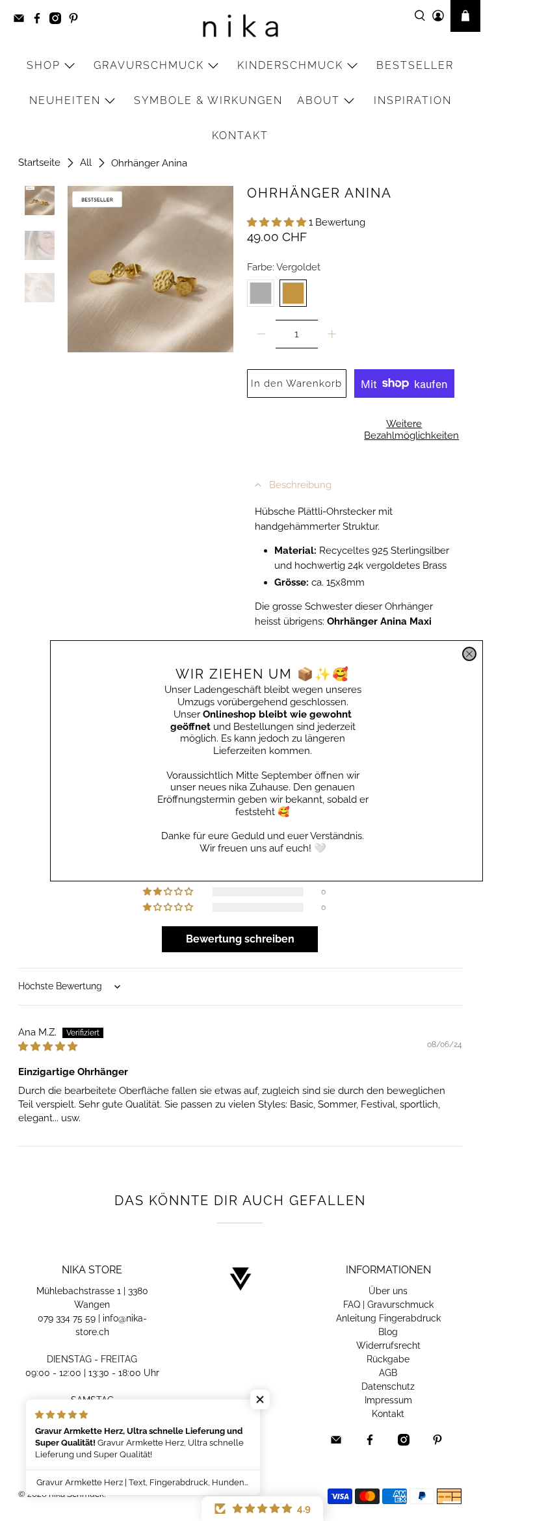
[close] (469, 653)
